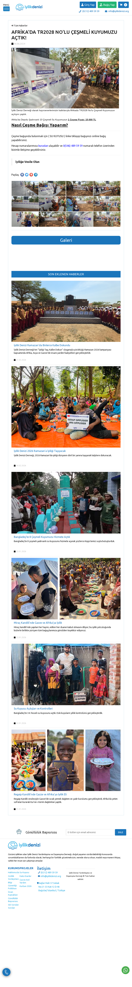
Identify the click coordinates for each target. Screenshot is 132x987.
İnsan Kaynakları (13, 893)
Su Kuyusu (24, 872)
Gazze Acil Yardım (24, 881)
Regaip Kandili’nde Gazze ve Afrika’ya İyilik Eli (40, 794)
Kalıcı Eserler (25, 876)
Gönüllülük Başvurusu (13, 899)
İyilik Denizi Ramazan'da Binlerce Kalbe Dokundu (42, 345)
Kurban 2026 (25, 886)
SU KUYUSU (57, 136)
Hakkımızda (13, 872)
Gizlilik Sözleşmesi (13, 877)
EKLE (120, 832)
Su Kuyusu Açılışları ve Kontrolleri (33, 708)
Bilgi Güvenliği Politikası (12, 885)
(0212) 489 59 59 (90, 11)
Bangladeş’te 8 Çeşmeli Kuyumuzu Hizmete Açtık (42, 536)
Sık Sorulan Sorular (13, 906)
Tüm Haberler (20, 25)
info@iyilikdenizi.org (118, 11)
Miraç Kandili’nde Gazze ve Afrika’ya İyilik (38, 622)
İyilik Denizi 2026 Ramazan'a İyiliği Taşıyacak (40, 450)
